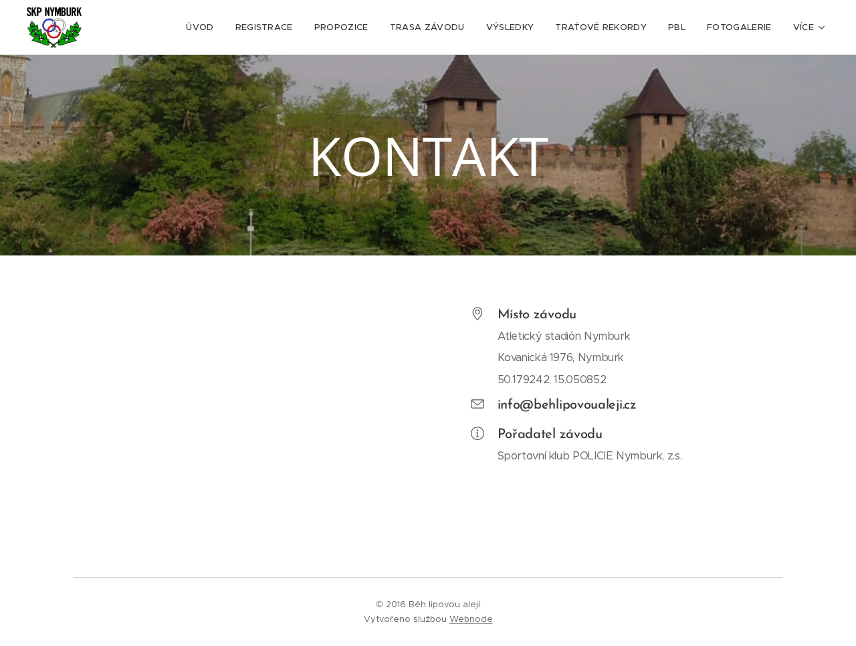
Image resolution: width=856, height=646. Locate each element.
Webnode (471, 619)
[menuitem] (203, 27)
